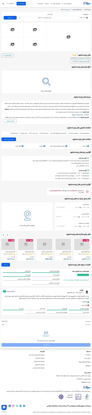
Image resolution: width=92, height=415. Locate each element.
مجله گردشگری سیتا (85, 362)
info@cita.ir (84, 382)
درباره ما (47, 3)
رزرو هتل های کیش (40, 358)
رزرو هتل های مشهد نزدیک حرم (37, 355)
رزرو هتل (88, 365)
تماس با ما (40, 3)
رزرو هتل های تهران (40, 365)
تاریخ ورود (85, 14)
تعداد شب (49, 14)
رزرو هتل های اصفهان (39, 361)
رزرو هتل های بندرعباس (39, 368)
